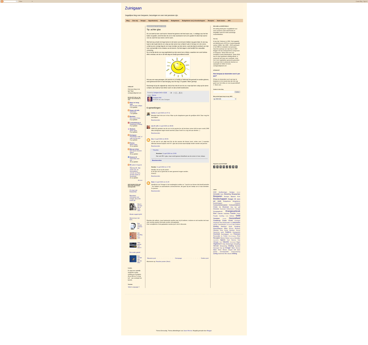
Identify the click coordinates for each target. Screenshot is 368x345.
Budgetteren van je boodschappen (193, 20)
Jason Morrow (188, 330)
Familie (233, 213)
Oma (221, 230)
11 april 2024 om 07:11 (163, 113)
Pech (231, 234)
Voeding (231, 246)
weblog (234, 253)
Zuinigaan (133, 8)
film (226, 253)
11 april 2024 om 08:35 (161, 139)
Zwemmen (221, 253)
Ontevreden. (133, 112)
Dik (220, 207)
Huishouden (226, 222)
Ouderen (228, 232)
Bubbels (132, 129)
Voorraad (216, 248)
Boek (238, 196)
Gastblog (221, 216)
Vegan (238, 242)
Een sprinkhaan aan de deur (139, 259)
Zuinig (215, 253)
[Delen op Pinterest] (182, 93)
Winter (219, 249)
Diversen (225, 207)
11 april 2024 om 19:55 (169, 153)
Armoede (216, 194)
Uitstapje (216, 242)
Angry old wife (134, 110)
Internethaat (229, 224)
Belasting (227, 194)
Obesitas (216, 230)
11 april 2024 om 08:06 (166, 126)
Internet (215, 224)
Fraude (215, 216)
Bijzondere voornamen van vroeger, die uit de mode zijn (135, 198)
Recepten (211, 20)
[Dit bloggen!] (176, 93)
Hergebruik (216, 222)
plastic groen (133, 130)
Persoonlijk (216, 236)
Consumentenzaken (220, 205)
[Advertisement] (178, 241)
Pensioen (237, 234)
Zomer (215, 251)
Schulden (237, 238)
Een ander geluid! (135, 252)
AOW (214, 192)
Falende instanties (223, 213)
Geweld (224, 218)
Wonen (225, 249)
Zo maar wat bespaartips (133, 191)
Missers (231, 228)
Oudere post (205, 258)
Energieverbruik (233, 211)
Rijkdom (223, 238)
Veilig (223, 244)
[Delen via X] (178, 93)
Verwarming (223, 246)
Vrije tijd (222, 248)
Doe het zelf (235, 207)
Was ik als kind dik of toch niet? (139, 207)
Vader (220, 242)
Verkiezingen (230, 244)
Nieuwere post (151, 258)
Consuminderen (234, 205)
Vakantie (226, 242)
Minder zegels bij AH (136, 214)
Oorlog (226, 230)
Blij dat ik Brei (134, 149)
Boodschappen (220, 199)
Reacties (156, 150)
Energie (237, 209)
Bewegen (226, 196)
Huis (221, 222)
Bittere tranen (133, 144)
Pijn (221, 236)
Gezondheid (234, 218)
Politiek (225, 236)
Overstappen (225, 234)
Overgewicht (236, 232)
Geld (238, 215)
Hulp (231, 222)
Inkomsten (236, 222)
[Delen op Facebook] (180, 93)
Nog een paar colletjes (136, 105)
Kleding (216, 226)
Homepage (178, 258)
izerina (153, 113)
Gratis (224, 220)
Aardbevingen (223, 192)
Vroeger (143, 20)
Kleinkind (223, 226)
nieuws (229, 253)
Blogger (209, 330)
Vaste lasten (221, 20)
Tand (228, 240)
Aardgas (232, 192)
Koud (230, 226)
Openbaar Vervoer (234, 230)
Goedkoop (217, 220)
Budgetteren (175, 20)
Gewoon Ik (133, 157)
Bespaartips (164, 20)
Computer (237, 203)
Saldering (232, 238)
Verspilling (237, 244)
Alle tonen (140, 180)
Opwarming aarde (218, 232)
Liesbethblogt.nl (135, 122)
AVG (229, 20)
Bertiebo (132, 116)
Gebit (227, 216)
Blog (127, 20)
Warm (233, 248)
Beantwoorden (155, 120)
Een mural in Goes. (135, 118)
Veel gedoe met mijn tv (139, 245)
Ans (152, 139)
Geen (153, 182)
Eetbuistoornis (231, 209)
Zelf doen (237, 249)
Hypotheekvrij (153, 20)
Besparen (217, 196)
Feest (238, 213)
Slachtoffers (216, 240)
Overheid (216, 234)
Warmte (154, 95)
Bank (222, 194)
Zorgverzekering (235, 251)
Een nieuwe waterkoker (139, 226)
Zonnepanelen (224, 251)
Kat (234, 224)
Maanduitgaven (218, 228)
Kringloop (237, 226)
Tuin (239, 240)
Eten (214, 213)
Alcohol (238, 192)
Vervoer (216, 246)
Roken (227, 238)
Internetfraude (222, 224)
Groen (230, 220)
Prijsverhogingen (232, 236)
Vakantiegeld (233, 242)
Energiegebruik (217, 211)
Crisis (215, 207)
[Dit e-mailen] (174, 93)
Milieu (226, 228)
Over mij (135, 20)
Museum (237, 228)
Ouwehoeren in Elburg (136, 124)
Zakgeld (230, 249)
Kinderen (237, 224)
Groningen (237, 220)
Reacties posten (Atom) (163, 261)
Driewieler (216, 209)
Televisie (233, 240)
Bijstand (233, 196)
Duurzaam (223, 209)
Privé (238, 236)
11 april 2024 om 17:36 (163, 167)
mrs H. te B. (155, 126)
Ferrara (132, 143)
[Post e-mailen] (171, 92)
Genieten (216, 218)
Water (215, 249)
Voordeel (237, 246)
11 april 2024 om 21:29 (162, 182)
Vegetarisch (217, 244)
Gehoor (232, 216)
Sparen (222, 240)
